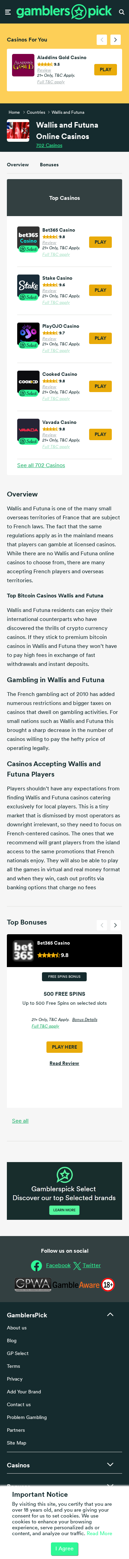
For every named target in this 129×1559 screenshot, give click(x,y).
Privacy (15, 1379)
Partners (16, 1430)
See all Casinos (41, 465)
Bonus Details (84, 1020)
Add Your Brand (24, 1392)
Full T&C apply (51, 82)
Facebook (58, 1266)
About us (16, 1328)
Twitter (92, 1266)
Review (44, 70)
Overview (18, 164)
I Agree (64, 1549)
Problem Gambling (27, 1417)
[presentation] (102, 40)
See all (20, 1121)
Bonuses (49, 164)
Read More (99, 1534)
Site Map (16, 1443)
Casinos (49, 145)
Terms (13, 1366)
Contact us (19, 1405)
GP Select (18, 1353)
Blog (12, 1341)
